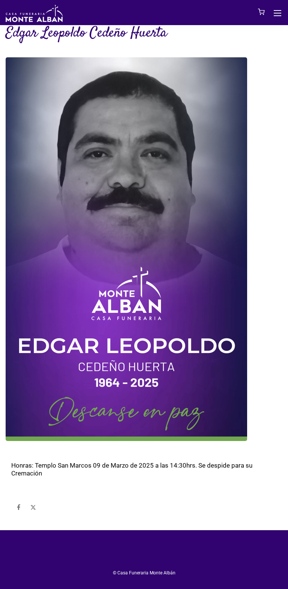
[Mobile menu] (277, 13)
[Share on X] (33, 507)
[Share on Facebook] (18, 507)
